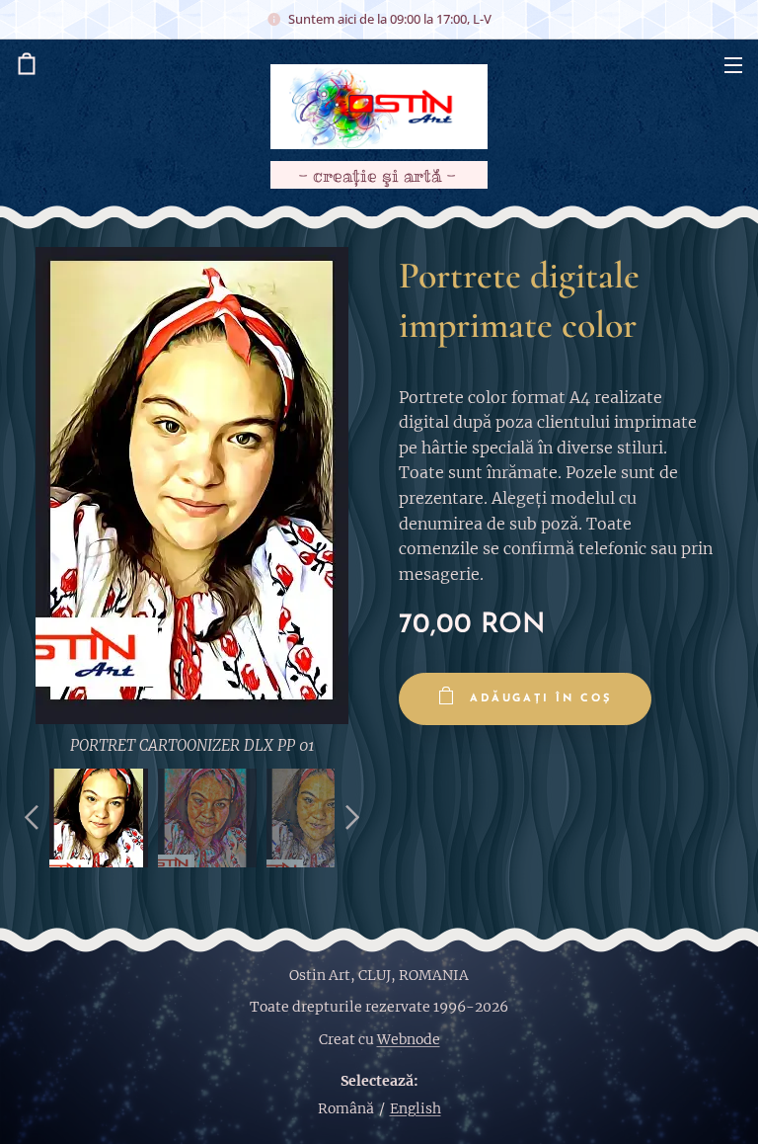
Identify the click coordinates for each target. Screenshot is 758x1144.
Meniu (733, 64)
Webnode (408, 1039)
